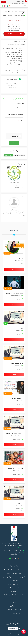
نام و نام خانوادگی (19, 108)
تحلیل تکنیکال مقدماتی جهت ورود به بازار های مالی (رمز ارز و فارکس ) (13, 293)
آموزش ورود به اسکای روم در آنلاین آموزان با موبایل (14, 577)
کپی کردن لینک (7, 155)
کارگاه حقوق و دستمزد (17, 398)
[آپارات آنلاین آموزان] (5, 6)
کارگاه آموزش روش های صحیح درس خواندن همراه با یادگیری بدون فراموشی (13, 433)
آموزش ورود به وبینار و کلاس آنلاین (14, 573)
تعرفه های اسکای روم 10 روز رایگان (14, 584)
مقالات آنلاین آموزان (14, 606)
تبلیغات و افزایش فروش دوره (14, 613)
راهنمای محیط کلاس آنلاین (14, 588)
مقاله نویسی (20, 503)
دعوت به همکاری (14, 580)
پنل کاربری (4, 2)
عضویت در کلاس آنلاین (14, 34)
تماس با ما (14, 617)
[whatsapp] (2, 6)
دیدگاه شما (21, 120)
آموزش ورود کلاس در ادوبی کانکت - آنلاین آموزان (14, 570)
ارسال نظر (14, 143)
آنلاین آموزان (10, 634)
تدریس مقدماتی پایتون (17, 363)
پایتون (21, 328)
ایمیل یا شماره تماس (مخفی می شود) (15, 114)
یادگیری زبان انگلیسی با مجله (15, 468)
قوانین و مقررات (14, 591)
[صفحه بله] (7, 6)
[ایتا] (10, 6)
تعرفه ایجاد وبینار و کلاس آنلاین (14, 609)
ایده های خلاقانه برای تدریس (16, 258)
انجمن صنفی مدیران (14, 182)
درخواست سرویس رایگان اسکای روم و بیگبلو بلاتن (14, 595)
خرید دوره (14, 269)
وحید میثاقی (14, 210)
